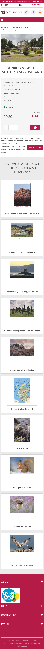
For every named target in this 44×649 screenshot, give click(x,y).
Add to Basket (35, 127)
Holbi (28, 643)
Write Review (35, 147)
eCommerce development (14, 643)
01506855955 (2, 5)
